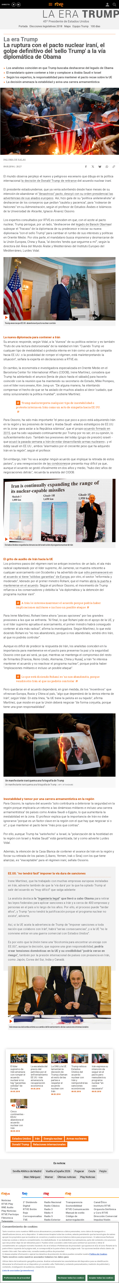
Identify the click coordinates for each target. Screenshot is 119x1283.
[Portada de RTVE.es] (59, 4)
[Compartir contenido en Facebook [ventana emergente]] (85, 166)
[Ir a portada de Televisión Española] (32, 1194)
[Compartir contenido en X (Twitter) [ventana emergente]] (92, 166)
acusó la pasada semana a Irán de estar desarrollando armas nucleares (56, 441)
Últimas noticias (66, 1177)
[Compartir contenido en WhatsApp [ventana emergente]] (106, 166)
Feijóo (103, 1171)
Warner (49, 1177)
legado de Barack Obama (92, 224)
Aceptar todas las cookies (101, 1278)
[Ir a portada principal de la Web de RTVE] (10, 1193)
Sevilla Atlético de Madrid (27, 1171)
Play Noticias (87, 1177)
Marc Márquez (32, 1177)
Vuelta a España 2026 (58, 1171)
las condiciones (57, 463)
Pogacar (79, 1171)
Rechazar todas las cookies (71, 1278)
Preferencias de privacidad (17, 1278)
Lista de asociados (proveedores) (18, 1270)
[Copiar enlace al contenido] (113, 166)
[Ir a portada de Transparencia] (91, 1194)
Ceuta (91, 1171)
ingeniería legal (48, 898)
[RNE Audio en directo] (18, 5)
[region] (59, 1252)
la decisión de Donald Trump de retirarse (49, 180)
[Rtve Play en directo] (13, 5)
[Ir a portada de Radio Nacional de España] (53, 1194)
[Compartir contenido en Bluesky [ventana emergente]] (99, 166)
